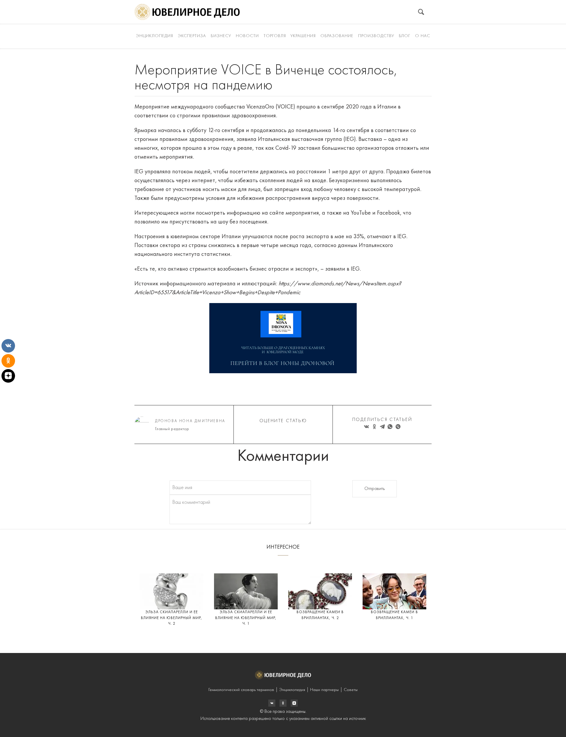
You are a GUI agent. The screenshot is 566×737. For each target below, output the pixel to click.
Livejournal (271, 703)
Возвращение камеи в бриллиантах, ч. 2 (320, 615)
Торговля (275, 36)
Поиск (421, 12)
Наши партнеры (324, 690)
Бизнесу (221, 36)
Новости (247, 36)
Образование (336, 36)
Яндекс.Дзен (294, 703)
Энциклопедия (154, 36)
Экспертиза (192, 36)
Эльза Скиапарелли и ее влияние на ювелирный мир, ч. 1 (246, 618)
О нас (422, 36)
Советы (351, 690)
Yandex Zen (283, 703)
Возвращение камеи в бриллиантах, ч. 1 (394, 615)
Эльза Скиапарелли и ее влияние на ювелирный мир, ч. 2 (171, 618)
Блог (404, 36)
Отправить (374, 488)
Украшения (303, 36)
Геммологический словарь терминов (241, 690)
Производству (376, 36)
